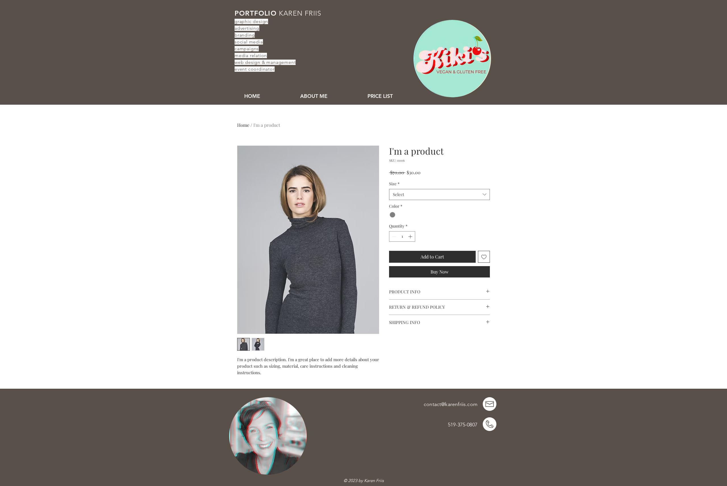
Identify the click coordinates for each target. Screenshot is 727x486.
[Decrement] (393, 236)
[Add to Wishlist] (484, 257)
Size (394, 183)
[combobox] (439, 194)
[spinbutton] (402, 236)
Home (243, 125)
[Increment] (410, 236)
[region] (452, 58)
